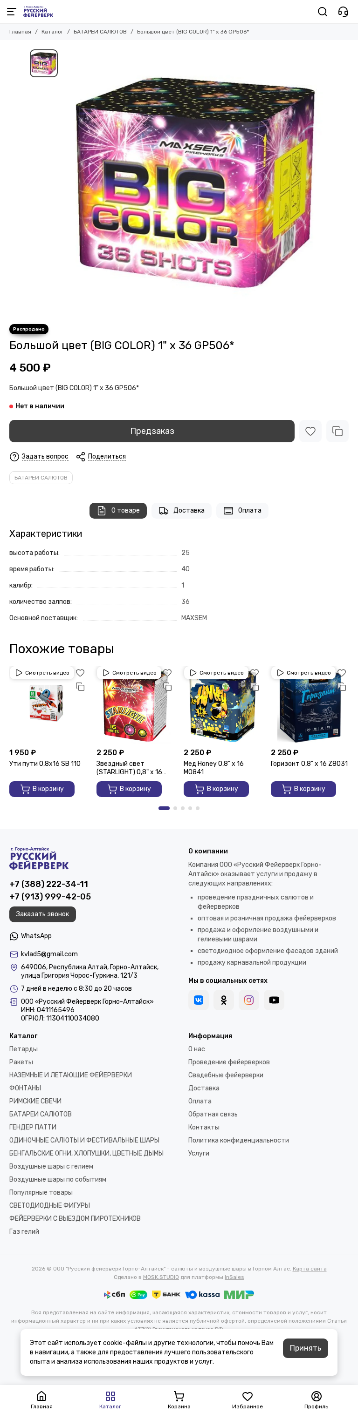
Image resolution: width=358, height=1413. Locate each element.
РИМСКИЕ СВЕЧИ (35, 1101)
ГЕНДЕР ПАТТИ (32, 1127)
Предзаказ (152, 431)
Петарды (23, 1049)
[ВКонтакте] (198, 1000)
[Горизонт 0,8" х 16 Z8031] (310, 705)
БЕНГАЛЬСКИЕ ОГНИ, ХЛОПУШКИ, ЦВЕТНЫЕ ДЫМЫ (86, 1153)
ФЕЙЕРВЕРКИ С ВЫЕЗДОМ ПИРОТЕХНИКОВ (75, 1219)
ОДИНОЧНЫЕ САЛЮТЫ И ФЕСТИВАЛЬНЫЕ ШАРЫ (84, 1140)
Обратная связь (213, 1114)
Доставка (189, 510)
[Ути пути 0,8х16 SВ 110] (48, 705)
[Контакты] (343, 11)
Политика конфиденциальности (238, 1140)
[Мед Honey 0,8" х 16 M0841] (223, 705)
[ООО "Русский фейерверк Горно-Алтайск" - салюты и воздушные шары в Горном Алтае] (38, 11)
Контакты (204, 1127)
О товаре (125, 510)
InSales (234, 1277)
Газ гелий (24, 1232)
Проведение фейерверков (229, 1062)
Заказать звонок (42, 914)
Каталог (52, 31)
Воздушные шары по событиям (57, 1179)
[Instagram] (249, 1000)
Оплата (250, 510)
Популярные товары (41, 1193)
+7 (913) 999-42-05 (50, 897)
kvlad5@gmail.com (49, 954)
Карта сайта (310, 1268)
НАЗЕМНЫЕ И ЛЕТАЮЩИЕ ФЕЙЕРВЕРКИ (70, 1075)
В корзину (48, 789)
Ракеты (21, 1062)
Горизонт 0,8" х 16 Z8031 (309, 764)
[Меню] (11, 11)
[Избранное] (310, 431)
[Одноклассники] (223, 1000)
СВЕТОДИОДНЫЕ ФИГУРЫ (49, 1206)
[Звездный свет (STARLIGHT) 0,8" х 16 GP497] (135, 705)
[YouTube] (274, 1000)
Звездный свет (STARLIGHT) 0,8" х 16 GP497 (129, 768)
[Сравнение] (337, 431)
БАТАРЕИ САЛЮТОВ (100, 31)
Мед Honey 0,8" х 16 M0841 (214, 768)
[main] (195, 182)
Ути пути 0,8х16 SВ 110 (45, 764)
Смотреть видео (47, 672)
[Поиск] (322, 11)
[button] (164, 808)
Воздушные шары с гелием (51, 1166)
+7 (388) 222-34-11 (48, 884)
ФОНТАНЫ (25, 1088)
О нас (196, 1049)
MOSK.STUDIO (161, 1277)
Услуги (198, 1153)
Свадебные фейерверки (225, 1075)
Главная (20, 31)
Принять (305, 1348)
